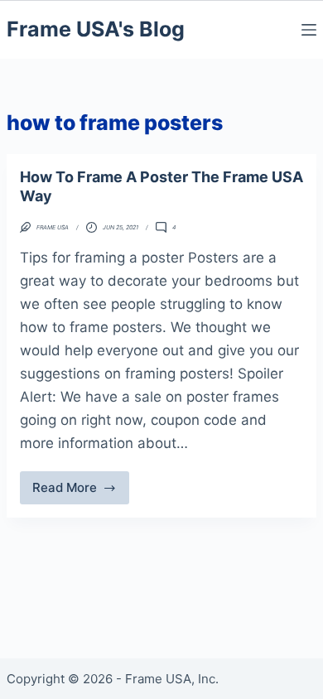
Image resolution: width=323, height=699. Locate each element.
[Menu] (308, 29)
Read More (73, 492)
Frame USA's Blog (96, 29)
